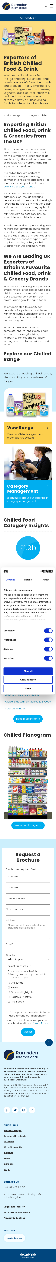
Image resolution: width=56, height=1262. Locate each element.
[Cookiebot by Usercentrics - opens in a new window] (40, 571)
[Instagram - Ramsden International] (23, 1110)
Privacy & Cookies (14, 1218)
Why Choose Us (13, 1147)
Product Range (12, 115)
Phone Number (14, 909)
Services (9, 1141)
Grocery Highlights (22, 992)
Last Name (12, 887)
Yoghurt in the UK (15, 708)
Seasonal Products (15, 1136)
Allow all (28, 671)
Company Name (15, 898)
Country (10, 955)
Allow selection (28, 680)
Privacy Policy (40, 1023)
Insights (8, 1152)
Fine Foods (17, 1001)
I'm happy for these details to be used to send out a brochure (29, 1014)
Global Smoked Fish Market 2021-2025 (28, 701)
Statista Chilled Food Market (22, 694)
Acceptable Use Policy (17, 1212)
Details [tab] (28, 579)
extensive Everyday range (19, 186)
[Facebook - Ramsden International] (7, 1110)
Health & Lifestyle (21, 997)
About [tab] (46, 579)
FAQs (7, 1169)
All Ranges (27, 17)
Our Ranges (30, 115)
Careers (8, 1163)
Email (9, 944)
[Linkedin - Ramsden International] (32, 1110)
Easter (15, 987)
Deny (28, 688)
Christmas (17, 982)
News (7, 1158)
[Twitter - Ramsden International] (15, 1110)
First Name (12, 876)
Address (11, 920)
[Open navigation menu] (51, 6)
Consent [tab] (10, 579)
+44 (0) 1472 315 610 (14, 1187)
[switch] (48, 639)
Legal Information (14, 1206)
